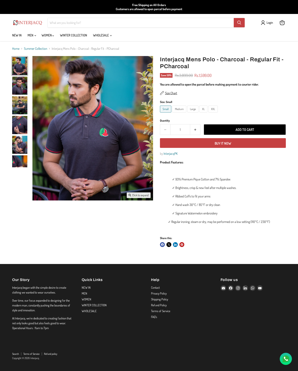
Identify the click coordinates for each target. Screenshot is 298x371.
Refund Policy (159, 305)
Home (15, 48)
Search (15, 353)
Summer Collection (35, 48)
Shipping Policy (159, 299)
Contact (155, 287)
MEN (31, 35)
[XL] (203, 113)
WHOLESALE (101, 35)
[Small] (166, 113)
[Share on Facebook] (162, 244)
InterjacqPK (171, 154)
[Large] (193, 113)
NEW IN (16, 35)
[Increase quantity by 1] (195, 129)
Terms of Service (160, 311)
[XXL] (213, 113)
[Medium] (179, 113)
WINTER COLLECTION (73, 35)
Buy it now (223, 143)
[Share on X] (168, 244)
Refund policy (50, 353)
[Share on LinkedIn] (175, 244)
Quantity (165, 120)
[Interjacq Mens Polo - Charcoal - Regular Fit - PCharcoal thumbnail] (20, 65)
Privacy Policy (159, 293)
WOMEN (47, 35)
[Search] (239, 22)
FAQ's (154, 317)
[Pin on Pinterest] (181, 244)
